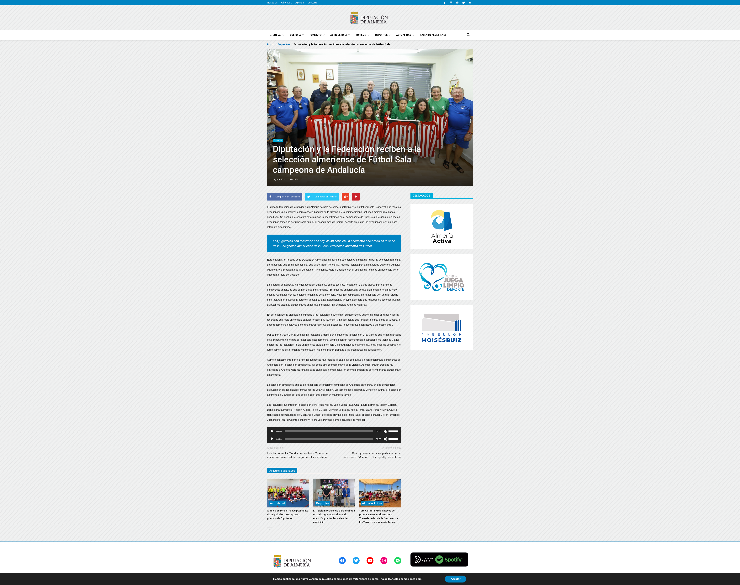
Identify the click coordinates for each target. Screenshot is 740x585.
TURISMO (361, 35)
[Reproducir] (272, 431)
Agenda (299, 2)
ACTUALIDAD (403, 35)
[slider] (393, 430)
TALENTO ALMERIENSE (433, 35)
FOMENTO (315, 35)
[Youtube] (470, 2)
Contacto (313, 2)
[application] (334, 431)
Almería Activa (372, 503)
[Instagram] (451, 2)
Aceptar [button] (455, 579)
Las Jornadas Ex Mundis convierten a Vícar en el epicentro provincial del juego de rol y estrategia (297, 455)
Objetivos (286, 2)
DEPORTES (381, 35)
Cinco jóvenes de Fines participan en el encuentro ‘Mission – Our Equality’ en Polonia (372, 455)
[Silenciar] (385, 431)
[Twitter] (464, 2)
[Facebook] (444, 2)
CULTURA (295, 35)
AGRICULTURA (338, 35)
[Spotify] (457, 2)
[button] (468, 35)
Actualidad (277, 503)
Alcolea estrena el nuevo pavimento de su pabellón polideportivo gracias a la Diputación (287, 514)
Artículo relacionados (282, 470)
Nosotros (272, 2)
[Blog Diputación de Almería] (370, 18)
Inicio (270, 44)
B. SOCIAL (275, 35)
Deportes (278, 140)
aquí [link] (418, 579)
